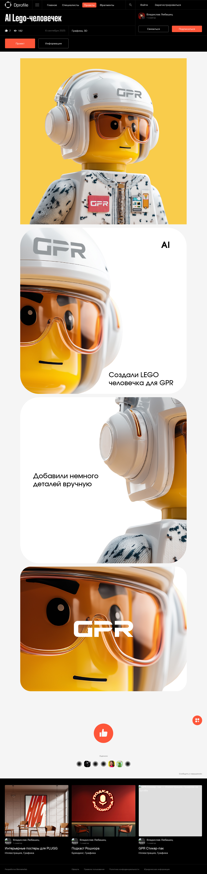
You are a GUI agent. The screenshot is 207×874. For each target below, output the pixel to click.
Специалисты (70, 5)
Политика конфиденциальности (124, 869)
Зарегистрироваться (168, 5)
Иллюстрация (13, 853)
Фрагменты (107, 5)
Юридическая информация (157, 869)
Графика (77, 30)
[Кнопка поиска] (130, 5)
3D (85, 30)
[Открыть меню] (37, 5)
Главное (52, 5)
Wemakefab (21, 869)
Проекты (89, 5)
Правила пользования (94, 869)
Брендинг (77, 853)
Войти (144, 5)
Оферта (75, 869)
